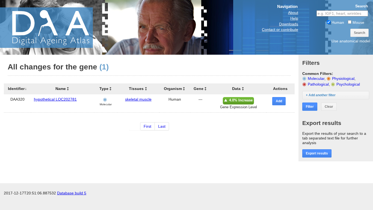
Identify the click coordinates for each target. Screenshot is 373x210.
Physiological (343, 78)
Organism (173, 88)
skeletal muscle (138, 99)
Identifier (16, 88)
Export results (317, 153)
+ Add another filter (321, 95)
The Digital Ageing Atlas (54, 27)
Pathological (318, 84)
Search (359, 33)
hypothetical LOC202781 (55, 99)
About (293, 12)
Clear (329, 107)
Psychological (348, 84)
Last (161, 126)
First (147, 126)
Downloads (288, 24)
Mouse (357, 22)
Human (337, 22)
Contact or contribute (280, 29)
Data (236, 88)
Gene (198, 88)
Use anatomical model (350, 41)
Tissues (136, 88)
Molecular (316, 78)
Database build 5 (71, 193)
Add (279, 101)
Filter (310, 107)
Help (294, 18)
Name (60, 88)
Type (103, 88)
